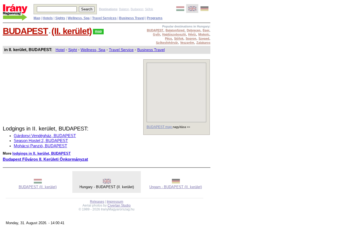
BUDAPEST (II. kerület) (38, 187)
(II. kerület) (71, 31)
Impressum (115, 202)
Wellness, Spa (93, 50)
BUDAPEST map (160, 127)
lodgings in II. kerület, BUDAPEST (41, 153)
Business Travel (151, 50)
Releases (97, 202)
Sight (72, 50)
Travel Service (121, 50)
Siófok (149, 9)
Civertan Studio (119, 205)
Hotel (60, 50)
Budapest (137, 9)
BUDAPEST (25, 31)
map (98, 31)
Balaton (124, 9)
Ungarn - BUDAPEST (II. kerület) (175, 187)
